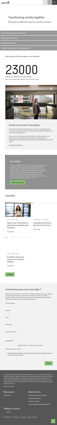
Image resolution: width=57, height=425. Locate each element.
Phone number (8, 324)
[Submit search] (40, 29)
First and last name (10, 303)
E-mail (7, 317)
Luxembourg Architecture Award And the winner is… (42, 224)
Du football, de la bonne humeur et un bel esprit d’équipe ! (15, 259)
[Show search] (50, 2)
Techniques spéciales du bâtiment (37, 395)
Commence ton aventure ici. (15, 145)
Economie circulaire (33, 401)
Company (7, 310)
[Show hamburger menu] (54, 2)
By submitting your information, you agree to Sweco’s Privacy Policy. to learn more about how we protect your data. (30, 354)
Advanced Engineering (34, 398)
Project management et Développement (39, 404)
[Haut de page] (53, 421)
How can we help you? (11, 331)
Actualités (10, 274)
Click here (43, 353)
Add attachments (9, 340)
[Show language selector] (45, 2)
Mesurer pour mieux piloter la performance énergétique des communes (18, 225)
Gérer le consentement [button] (32, 417)
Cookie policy (23, 417)
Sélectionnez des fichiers (37, 345)
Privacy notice (16, 417)
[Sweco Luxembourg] (5, 2)
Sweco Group (7, 395)
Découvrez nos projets (18, 182)
